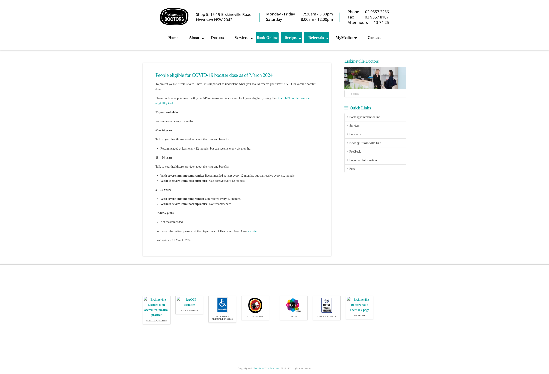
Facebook (355, 134)
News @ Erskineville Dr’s (365, 143)
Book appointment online (364, 117)
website (251, 231)
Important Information (363, 160)
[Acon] (294, 305)
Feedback (355, 151)
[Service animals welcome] (327, 305)
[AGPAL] (156, 307)
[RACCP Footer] (189, 302)
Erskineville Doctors (266, 368)
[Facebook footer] (359, 304)
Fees (352, 168)
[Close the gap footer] (255, 305)
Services (354, 125)
